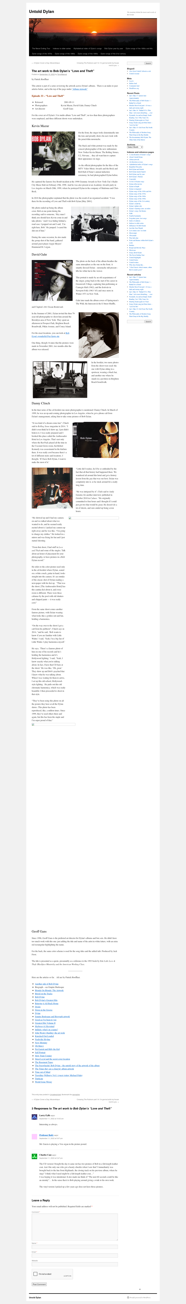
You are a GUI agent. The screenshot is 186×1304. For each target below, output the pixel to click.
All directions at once (136, 162)
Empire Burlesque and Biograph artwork (52, 1016)
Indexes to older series (62, 48)
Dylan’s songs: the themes (137, 211)
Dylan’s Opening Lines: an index (139, 208)
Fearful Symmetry (135, 216)
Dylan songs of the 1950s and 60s (139, 48)
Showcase (132, 250)
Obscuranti (132, 235)
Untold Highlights (135, 257)
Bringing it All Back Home (46, 1003)
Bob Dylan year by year (113, 48)
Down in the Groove (43, 1009)
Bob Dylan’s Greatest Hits (46, 1000)
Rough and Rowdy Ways (137, 248)
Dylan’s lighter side (135, 206)
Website (35, 1260)
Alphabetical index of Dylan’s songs (88, 48)
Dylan (37, 1013)
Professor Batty (46, 1135)
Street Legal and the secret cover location (52, 1058)
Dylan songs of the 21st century (113, 53)
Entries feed (133, 83)
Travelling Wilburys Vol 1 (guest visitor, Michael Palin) (58, 1075)
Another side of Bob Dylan (46, 983)
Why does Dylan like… (136, 265)
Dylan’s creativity (135, 203)
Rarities (131, 245)
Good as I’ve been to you (45, 1019)
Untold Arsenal (134, 73)
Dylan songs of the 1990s (88, 53)
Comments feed (134, 86)
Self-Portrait (40, 1052)
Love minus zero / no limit (137, 230)
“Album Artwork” (80, 89)
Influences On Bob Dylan (137, 225)
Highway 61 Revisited (44, 1026)
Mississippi (133, 233)
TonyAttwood (62, 74)
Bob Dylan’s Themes (136, 176)
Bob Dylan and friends (136, 169)
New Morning (41, 1042)
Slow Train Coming (43, 1055)
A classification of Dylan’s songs (140, 154)
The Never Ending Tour (41, 48)
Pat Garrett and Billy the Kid (47, 1049)
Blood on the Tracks (43, 993)
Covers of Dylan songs (136, 181)
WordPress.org (134, 88)
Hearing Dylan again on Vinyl (139, 120)
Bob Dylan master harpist (137, 172)
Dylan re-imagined (135, 189)
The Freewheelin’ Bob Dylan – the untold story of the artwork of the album (67, 1065)
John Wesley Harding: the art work (50, 1032)
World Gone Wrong (43, 1081)
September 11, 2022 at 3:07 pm (51, 1138)
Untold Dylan (41, 11)
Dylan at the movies (135, 184)
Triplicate (39, 1078)
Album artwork (134, 159)
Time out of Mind (42, 1072)
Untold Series (133, 260)
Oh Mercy (39, 1045)
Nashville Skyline (42, 1039)
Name (34, 1243)
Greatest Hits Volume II (45, 1023)
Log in (131, 81)
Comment (36, 1212)
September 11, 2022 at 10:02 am (51, 1118)
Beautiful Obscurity (135, 167)
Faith (130, 213)
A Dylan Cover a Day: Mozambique (46, 63)
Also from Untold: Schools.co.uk (140, 71)
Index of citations (134, 221)
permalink (76, 1094)
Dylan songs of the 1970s (42, 53)
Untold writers (134, 262)
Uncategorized (55, 1094)
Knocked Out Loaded (44, 1036)
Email (34, 1252)
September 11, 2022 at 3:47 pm (51, 1158)
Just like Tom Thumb (136, 228)
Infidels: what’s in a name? (46, 1029)
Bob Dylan (40, 996)
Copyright (132, 179)
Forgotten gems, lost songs (138, 218)
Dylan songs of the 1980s (65, 53)
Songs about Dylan (135, 252)
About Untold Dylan (136, 157)
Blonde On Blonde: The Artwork (49, 990)
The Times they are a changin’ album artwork (54, 1068)
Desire (38, 1006)
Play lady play (133, 238)
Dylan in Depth (134, 186)
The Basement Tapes (44, 1062)
